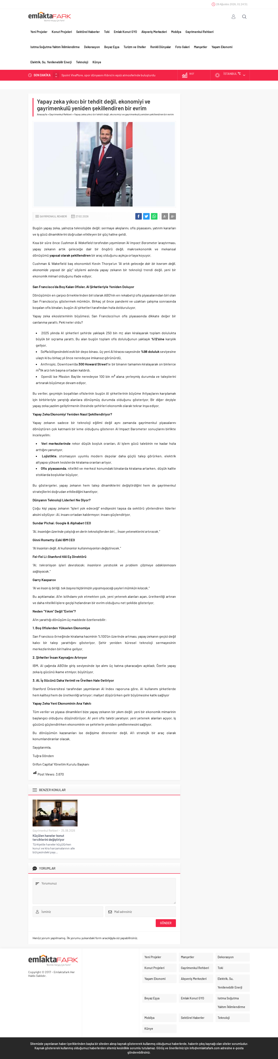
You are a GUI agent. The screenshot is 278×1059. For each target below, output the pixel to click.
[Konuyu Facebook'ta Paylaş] (138, 216)
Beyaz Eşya (111, 47)
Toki (106, 32)
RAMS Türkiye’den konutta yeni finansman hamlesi (94, 75)
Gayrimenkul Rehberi (199, 32)
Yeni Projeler (38, 32)
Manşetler (200, 47)
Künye (97, 62)
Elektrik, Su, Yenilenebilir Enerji (51, 62)
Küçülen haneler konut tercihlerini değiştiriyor (49, 837)
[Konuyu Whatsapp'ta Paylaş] (154, 216)
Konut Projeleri (62, 32)
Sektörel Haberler (88, 32)
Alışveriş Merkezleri (154, 32)
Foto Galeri (182, 47)
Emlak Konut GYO (125, 32)
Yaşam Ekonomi (222, 47)
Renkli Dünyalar (160, 47)
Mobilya (176, 32)
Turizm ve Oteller (135, 47)
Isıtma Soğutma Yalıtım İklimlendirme (55, 47)
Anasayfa (42, 114)
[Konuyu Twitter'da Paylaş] (146, 216)
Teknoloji (82, 62)
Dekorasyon (92, 47)
